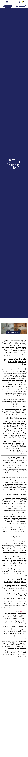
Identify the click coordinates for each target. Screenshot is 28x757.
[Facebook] (25, 6)
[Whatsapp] (23, 6)
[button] (7, 2)
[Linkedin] (19, 6)
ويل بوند (23, 356)
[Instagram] (17, 6)
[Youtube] (21, 6)
